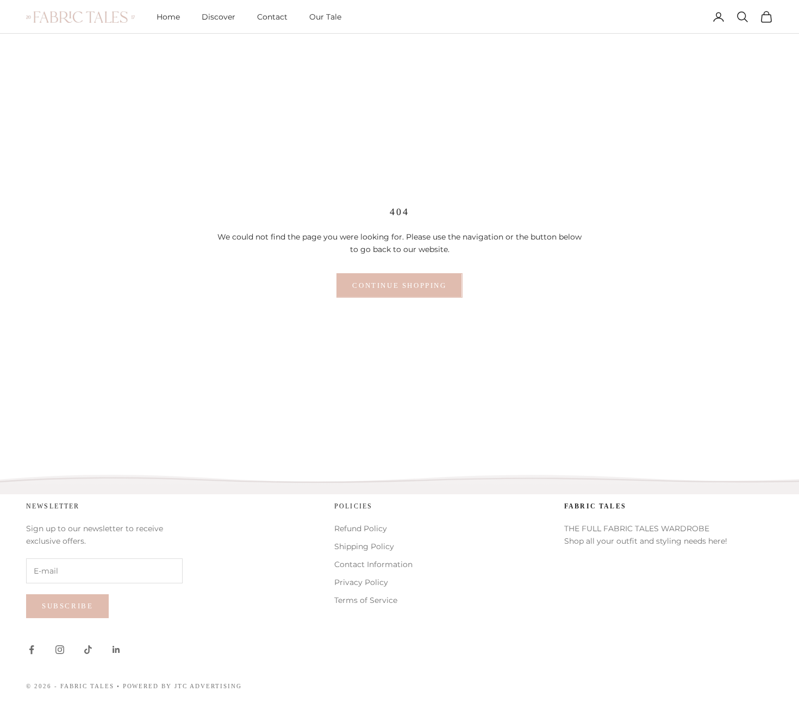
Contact (272, 17)
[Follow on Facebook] (31, 649)
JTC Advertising (208, 686)
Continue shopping (399, 285)
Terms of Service (365, 600)
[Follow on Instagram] (59, 649)
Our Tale (325, 17)
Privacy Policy (361, 582)
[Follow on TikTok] (88, 649)
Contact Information (373, 564)
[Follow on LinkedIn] (116, 649)
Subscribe (67, 606)
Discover (218, 17)
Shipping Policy (364, 546)
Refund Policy (360, 528)
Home (168, 17)
